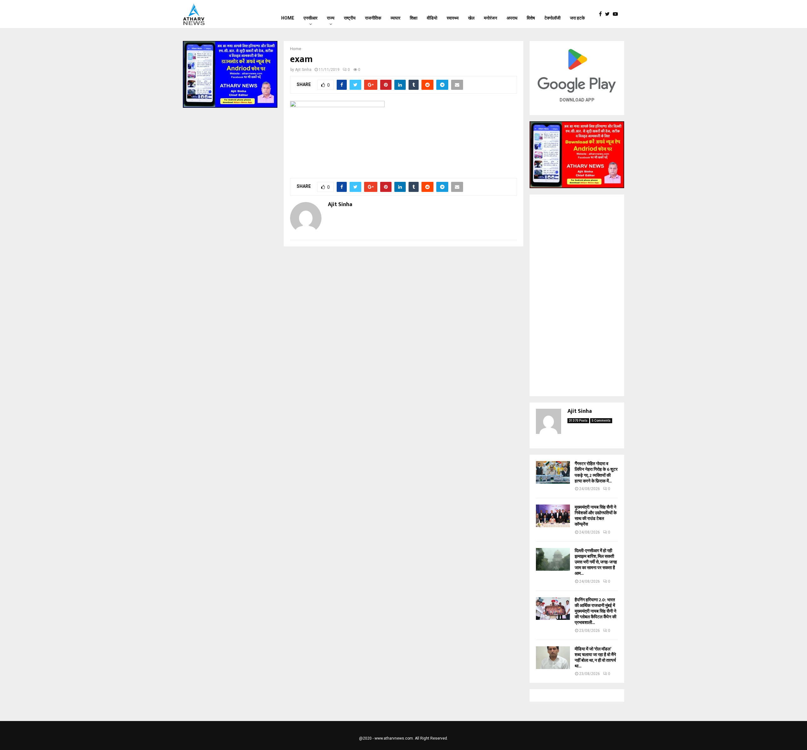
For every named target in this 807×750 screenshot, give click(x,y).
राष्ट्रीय (350, 17)
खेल (471, 17)
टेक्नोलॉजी (552, 17)
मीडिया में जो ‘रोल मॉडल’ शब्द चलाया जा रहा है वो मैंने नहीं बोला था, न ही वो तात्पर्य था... (595, 657)
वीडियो (432, 17)
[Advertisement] (577, 295)
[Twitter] (609, 14)
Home (287, 17)
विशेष (531, 17)
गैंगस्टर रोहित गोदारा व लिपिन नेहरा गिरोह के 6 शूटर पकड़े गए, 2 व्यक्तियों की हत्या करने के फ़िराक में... (596, 472)
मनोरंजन (490, 17)
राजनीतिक (373, 17)
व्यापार (395, 17)
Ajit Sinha (303, 69)
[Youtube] (617, 14)
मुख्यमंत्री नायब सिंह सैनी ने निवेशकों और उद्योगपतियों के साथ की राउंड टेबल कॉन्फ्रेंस (596, 516)
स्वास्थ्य (453, 17)
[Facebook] (602, 14)
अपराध (512, 17)
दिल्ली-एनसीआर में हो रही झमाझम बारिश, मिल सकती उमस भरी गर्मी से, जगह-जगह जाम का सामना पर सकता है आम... (596, 562)
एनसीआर (310, 17)
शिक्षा (413, 17)
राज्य (330, 17)
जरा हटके (577, 17)
